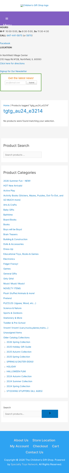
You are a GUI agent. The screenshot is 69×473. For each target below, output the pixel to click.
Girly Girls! (8, 278)
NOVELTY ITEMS (12, 288)
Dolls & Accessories (13, 244)
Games (7, 268)
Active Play (9, 190)
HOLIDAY (11, 366)
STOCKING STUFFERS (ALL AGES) (25, 391)
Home (6, 105)
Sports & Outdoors (12, 313)
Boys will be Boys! (12, 229)
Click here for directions (12, 63)
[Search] (50, 414)
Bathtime (8, 214)
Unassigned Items (12, 332)
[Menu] (6, 18)
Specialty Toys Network (24, 464)
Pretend (7, 298)
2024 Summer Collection (19, 381)
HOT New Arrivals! (12, 185)
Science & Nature (12, 308)
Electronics (9, 259)
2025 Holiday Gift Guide (19, 347)
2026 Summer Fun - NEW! (16, 181)
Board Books (9, 219)
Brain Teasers (10, 234)
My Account (19, 446)
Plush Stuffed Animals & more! (19, 293)
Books (6, 224)
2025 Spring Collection (18, 356)
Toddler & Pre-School (14, 323)
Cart (55, 446)
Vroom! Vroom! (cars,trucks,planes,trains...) (25, 328)
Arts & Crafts (10, 205)
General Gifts (10, 273)
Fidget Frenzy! (10, 264)
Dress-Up (8, 249)
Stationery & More (12, 318)
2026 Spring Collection (18, 342)
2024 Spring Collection (18, 386)
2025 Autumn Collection (19, 351)
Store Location (43, 440)
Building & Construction (15, 239)
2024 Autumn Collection (19, 376)
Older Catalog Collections (16, 337)
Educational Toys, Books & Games (21, 254)
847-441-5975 (14, 35)
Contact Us (34, 452)
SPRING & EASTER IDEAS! (20, 361)
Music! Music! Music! (14, 283)
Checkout (40, 446)
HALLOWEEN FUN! (16, 371)
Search (7, 407)
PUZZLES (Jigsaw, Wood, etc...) (19, 303)
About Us (21, 440)
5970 (29, 35)
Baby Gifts (8, 209)
